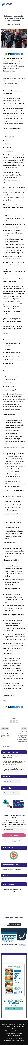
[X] (9, 54)
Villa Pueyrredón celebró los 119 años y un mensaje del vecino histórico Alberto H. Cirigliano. (14, 763)
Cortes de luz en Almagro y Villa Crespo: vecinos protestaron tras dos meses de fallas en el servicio (13, 769)
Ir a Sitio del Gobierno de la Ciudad (12, 869)
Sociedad (18, 24)
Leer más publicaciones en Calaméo (14, 917)
